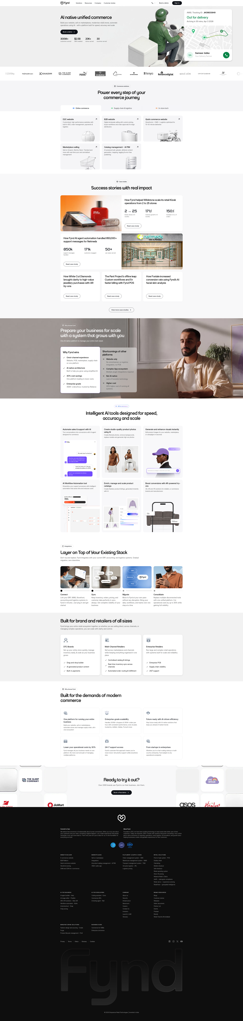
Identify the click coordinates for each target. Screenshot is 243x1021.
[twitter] (177, 941)
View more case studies (120, 310)
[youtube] (181, 941)
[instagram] (173, 941)
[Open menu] (153, 3)
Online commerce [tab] (82, 108)
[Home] (65, 3)
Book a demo (164, 3)
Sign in (177, 3)
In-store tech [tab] (163, 108)
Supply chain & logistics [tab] (123, 108)
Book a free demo (120, 792)
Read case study (133, 226)
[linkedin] (169, 941)
